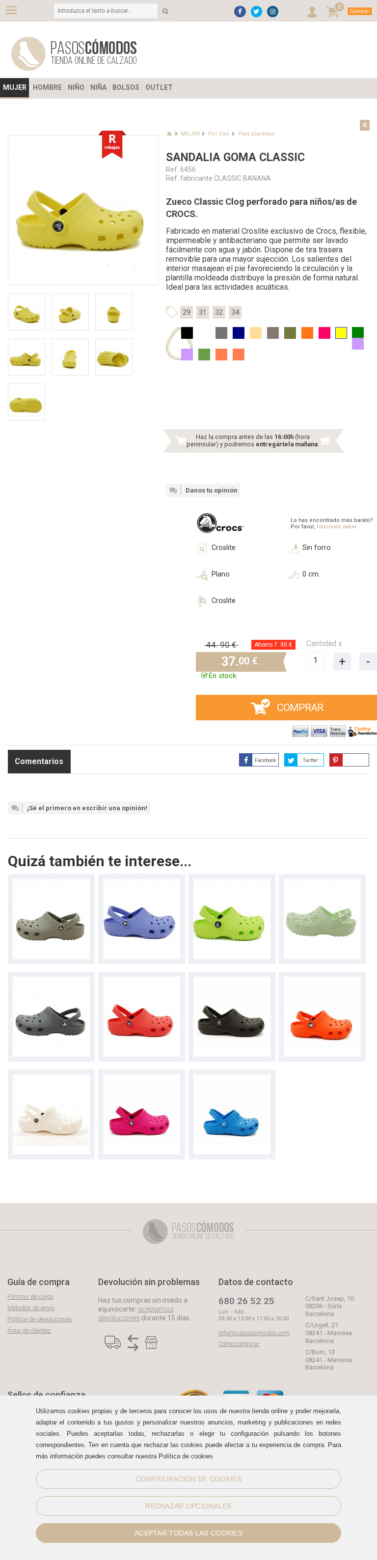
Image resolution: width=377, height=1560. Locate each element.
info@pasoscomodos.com (254, 1333)
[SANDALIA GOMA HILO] (231, 1079)
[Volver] (365, 125)
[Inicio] (169, 134)
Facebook (265, 760)
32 (219, 312)
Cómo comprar (239, 1343)
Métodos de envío (30, 1308)
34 (235, 312)
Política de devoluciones (39, 1319)
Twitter (310, 760)
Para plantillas (256, 134)
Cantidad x (324, 643)
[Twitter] (256, 11)
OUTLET (159, 87)
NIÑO (76, 87)
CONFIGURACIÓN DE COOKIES (188, 1479)
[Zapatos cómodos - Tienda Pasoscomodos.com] (74, 53)
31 (203, 312)
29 (186, 312)
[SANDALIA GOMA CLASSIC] (51, 883)
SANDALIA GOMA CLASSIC (235, 157)
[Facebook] (239, 11)
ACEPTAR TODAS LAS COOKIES (188, 1533)
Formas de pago (30, 1296)
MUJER (15, 87)
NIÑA (98, 87)
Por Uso (218, 134)
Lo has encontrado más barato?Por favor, (332, 523)
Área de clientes (29, 1330)
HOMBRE (47, 87)
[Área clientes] (312, 12)
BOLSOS (125, 87)
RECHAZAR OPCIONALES (188, 1506)
